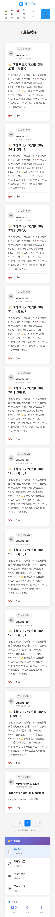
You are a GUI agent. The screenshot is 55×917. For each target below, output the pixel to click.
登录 (33, 14)
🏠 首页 (6, 14)
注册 (46, 14)
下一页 (37, 823)
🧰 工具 (18, 14)
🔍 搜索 (24, 14)
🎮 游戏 (12, 14)
